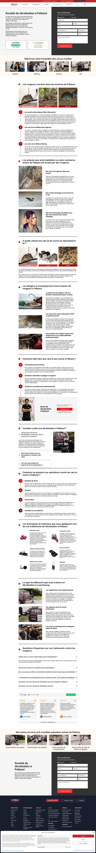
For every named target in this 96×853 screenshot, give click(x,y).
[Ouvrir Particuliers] (29, 4)
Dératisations (14, 807)
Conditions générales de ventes (7, 850)
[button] (93, 832)
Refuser (83, 839)
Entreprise (73, 17)
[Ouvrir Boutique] (50, 4)
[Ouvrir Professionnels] (41, 4)
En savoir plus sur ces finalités (88, 850)
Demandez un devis (64, 409)
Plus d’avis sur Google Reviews (48, 722)
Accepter (83, 836)
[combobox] (72, 4)
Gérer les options (83, 843)
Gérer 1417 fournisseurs (78, 850)
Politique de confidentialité (19, 850)
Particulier (61, 17)
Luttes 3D (38, 807)
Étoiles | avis (38, 47)
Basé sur (16, 47)
